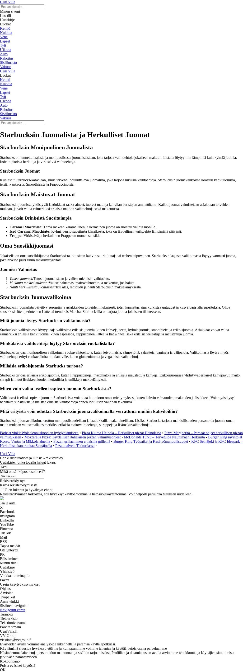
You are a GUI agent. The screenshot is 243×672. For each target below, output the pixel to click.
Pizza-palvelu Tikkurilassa (74, 446)
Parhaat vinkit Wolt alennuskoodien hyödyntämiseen (39, 433)
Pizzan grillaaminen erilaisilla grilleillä (81, 441)
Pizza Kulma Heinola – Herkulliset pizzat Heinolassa (121, 433)
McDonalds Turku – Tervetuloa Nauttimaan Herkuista (164, 437)
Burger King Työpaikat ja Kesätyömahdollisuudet (150, 441)
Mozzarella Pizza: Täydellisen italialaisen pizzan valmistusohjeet (72, 437)
